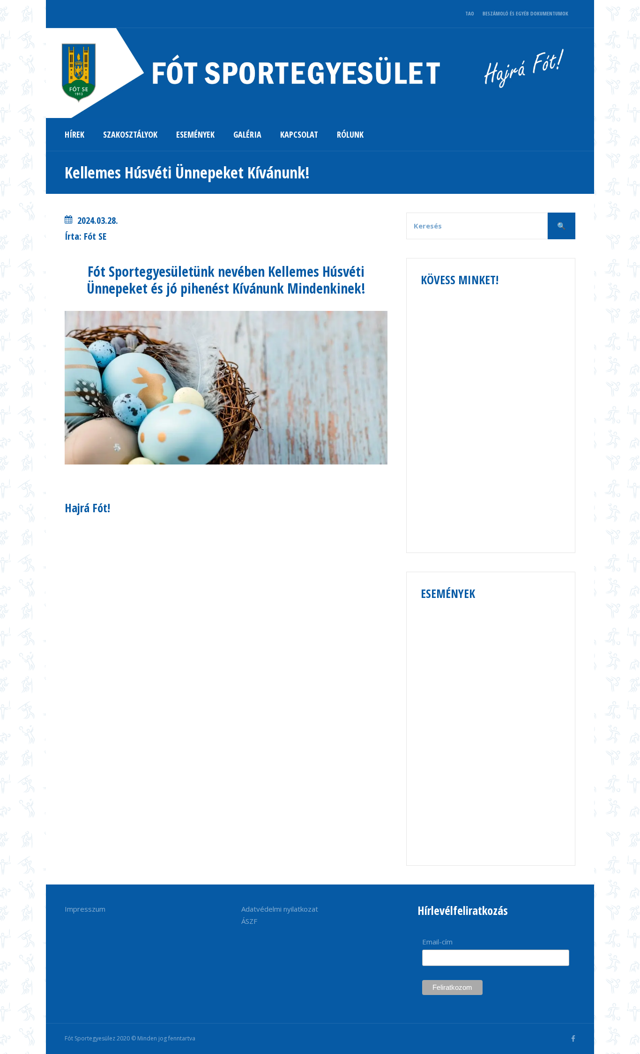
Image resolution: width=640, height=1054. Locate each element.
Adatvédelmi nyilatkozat (279, 909)
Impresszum (85, 909)
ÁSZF (249, 921)
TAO (469, 13)
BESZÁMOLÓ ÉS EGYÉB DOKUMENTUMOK (525, 13)
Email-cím (437, 941)
